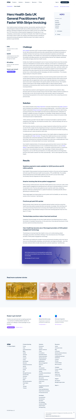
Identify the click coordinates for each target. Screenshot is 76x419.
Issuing (24, 369)
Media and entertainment (44, 376)
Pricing (40, 2)
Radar (24, 379)
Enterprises (41, 346)
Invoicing (25, 368)
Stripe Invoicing (37, 110)
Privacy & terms (58, 354)
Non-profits (41, 378)
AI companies (41, 368)
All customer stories (64, 6)
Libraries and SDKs (43, 404)
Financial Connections (27, 364)
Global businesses (42, 358)
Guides (56, 346)
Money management (43, 363)
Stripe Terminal (36, 136)
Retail (40, 383)
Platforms (41, 364)
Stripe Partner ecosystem (44, 390)
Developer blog (42, 407)
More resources (58, 364)
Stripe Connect (63, 106)
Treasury (25, 388)
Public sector (41, 381)
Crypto (24, 359)
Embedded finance (43, 354)
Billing (24, 351)
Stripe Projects (42, 405)
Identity (24, 366)
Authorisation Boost (27, 349)
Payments (25, 376)
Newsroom (57, 372)
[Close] (73, 412)
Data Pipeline (25, 361)
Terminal (24, 386)
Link (24, 371)
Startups (41, 347)
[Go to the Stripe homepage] (8, 344)
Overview (56, 6)
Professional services (43, 379)
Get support (57, 380)
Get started (10, 327)
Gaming (40, 371)
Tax (23, 384)
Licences (57, 359)
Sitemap (56, 361)
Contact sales (64, 2)
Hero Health (26, 50)
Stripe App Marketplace (44, 389)
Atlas (24, 347)
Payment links (26, 374)
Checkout (25, 354)
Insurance (41, 374)
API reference (58, 324)
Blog (56, 349)
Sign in (57, 2)
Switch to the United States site (52, 416)
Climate (24, 356)
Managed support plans (60, 382)
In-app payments (42, 359)
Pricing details (42, 324)
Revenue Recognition (27, 381)
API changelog (42, 402)
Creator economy (42, 369)
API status (41, 400)
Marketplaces (42, 361)
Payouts (24, 378)
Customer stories (58, 347)
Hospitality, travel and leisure (45, 373)
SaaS (40, 366)
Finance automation (43, 356)
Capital (24, 353)
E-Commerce (41, 353)
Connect (24, 358)
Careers (56, 370)
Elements (25, 363)
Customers (9, 6)
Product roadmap (58, 369)
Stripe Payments (41, 106)
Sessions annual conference (61, 353)
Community (57, 351)
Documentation (42, 397)
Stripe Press (57, 374)
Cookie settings (58, 362)
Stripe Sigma (25, 383)
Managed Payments (27, 373)
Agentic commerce (43, 349)
